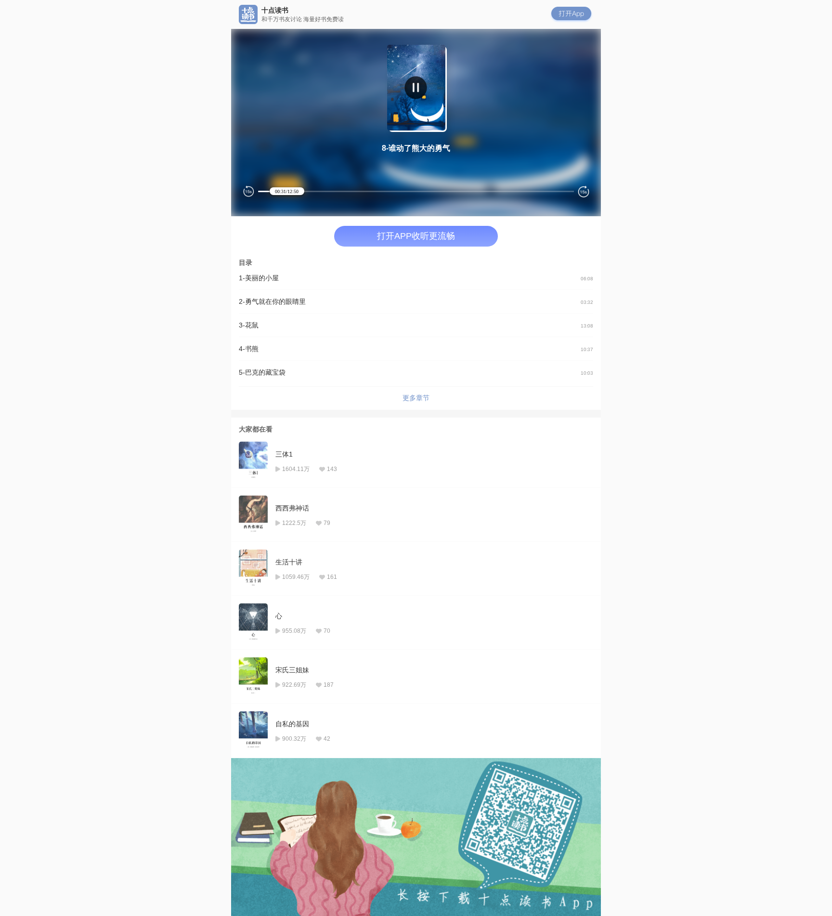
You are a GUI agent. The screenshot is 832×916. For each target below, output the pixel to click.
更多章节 (416, 398)
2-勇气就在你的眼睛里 (416, 301)
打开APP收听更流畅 (416, 236)
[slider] (398, 191)
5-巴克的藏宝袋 (416, 372)
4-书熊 (416, 349)
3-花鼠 (416, 325)
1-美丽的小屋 (416, 278)
